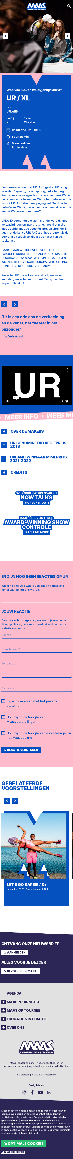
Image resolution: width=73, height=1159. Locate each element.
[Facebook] (32, 1092)
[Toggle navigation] (4, 6)
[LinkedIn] (48, 1092)
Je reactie (9, 663)
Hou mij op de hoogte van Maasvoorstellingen (26, 719)
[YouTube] (40, 1092)
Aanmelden (16, 952)
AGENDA (14, 993)
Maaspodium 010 (23, 1002)
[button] (4, 431)
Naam (6, 635)
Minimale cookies (13, 1151)
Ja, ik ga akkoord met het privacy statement (32, 703)
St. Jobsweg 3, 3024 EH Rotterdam (36, 1074)
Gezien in (7, 688)
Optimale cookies (26, 1143)
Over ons (16, 1027)
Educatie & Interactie (28, 1019)
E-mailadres (10, 649)
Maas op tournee (23, 1010)
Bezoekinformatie (22, 971)
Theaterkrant (29, 330)
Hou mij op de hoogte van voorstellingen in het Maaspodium (39, 735)
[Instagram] (25, 1092)
